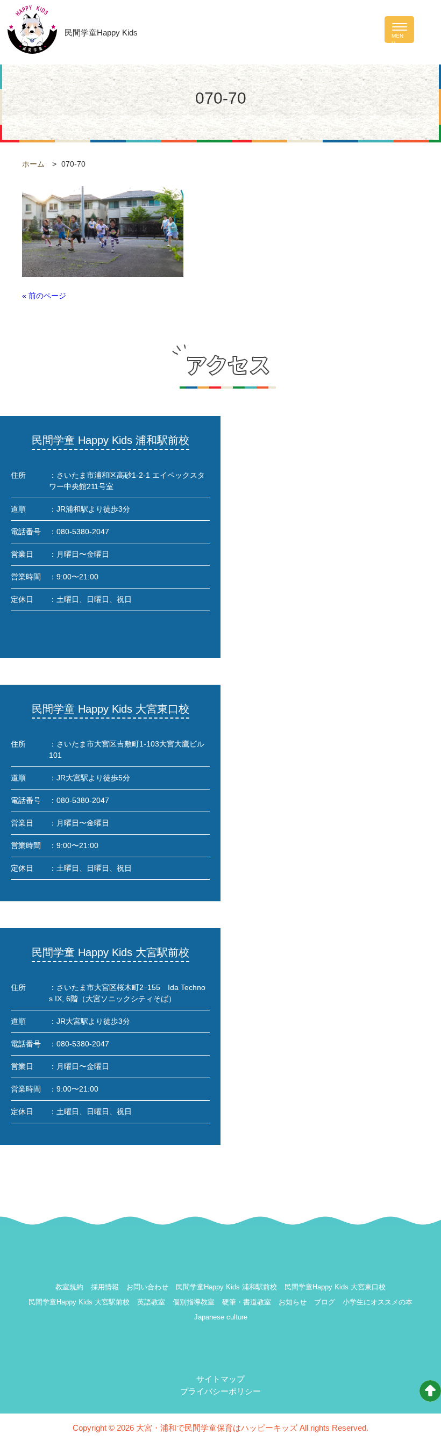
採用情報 (105, 1287)
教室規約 (69, 1287)
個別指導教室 (194, 1302)
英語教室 (151, 1302)
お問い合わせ (147, 1287)
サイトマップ (220, 1378)
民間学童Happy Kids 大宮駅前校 (79, 1302)
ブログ (324, 1302)
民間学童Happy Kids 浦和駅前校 (226, 1287)
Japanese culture (220, 1317)
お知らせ (293, 1302)
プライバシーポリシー (220, 1391)
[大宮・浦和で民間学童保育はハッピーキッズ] (33, 28)
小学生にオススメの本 (377, 1302)
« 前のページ (44, 295)
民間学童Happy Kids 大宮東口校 (335, 1287)
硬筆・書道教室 (246, 1302)
